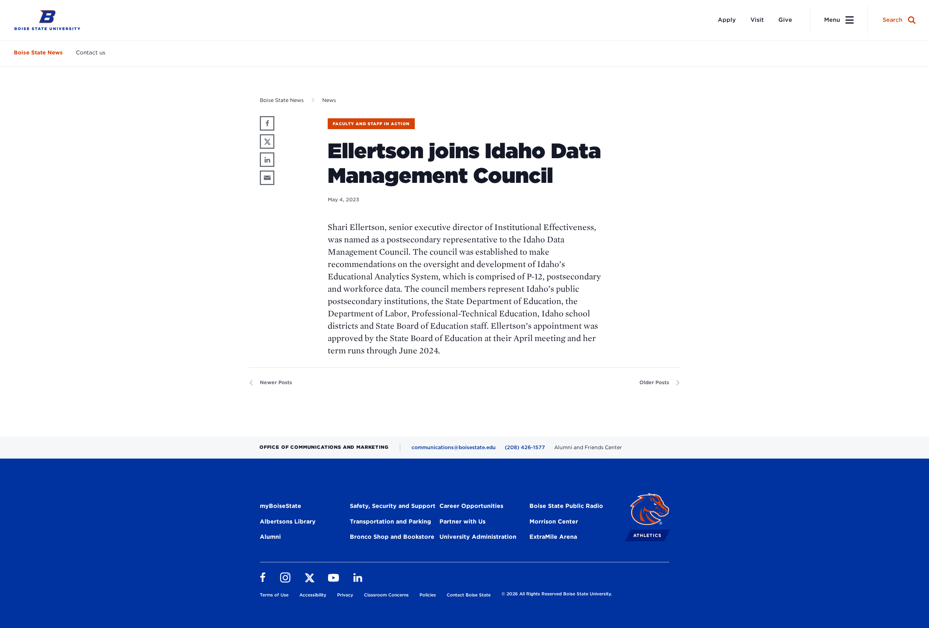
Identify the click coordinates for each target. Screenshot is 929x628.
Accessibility (312, 595)
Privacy (345, 595)
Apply (727, 19)
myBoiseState (280, 505)
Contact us (90, 52)
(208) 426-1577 (525, 447)
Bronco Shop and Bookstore (392, 536)
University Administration (477, 536)
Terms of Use (274, 595)
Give (785, 19)
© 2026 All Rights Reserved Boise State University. (557, 593)
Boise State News (38, 52)
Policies (428, 595)
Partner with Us (462, 521)
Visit (757, 19)
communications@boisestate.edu (454, 447)
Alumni (270, 536)
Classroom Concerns (386, 595)
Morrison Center (553, 521)
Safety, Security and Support (392, 505)
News (329, 100)
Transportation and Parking (390, 521)
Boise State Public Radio (566, 505)
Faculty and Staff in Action (371, 123)
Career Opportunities (471, 505)
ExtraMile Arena (553, 536)
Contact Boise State (469, 595)
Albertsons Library (288, 521)
